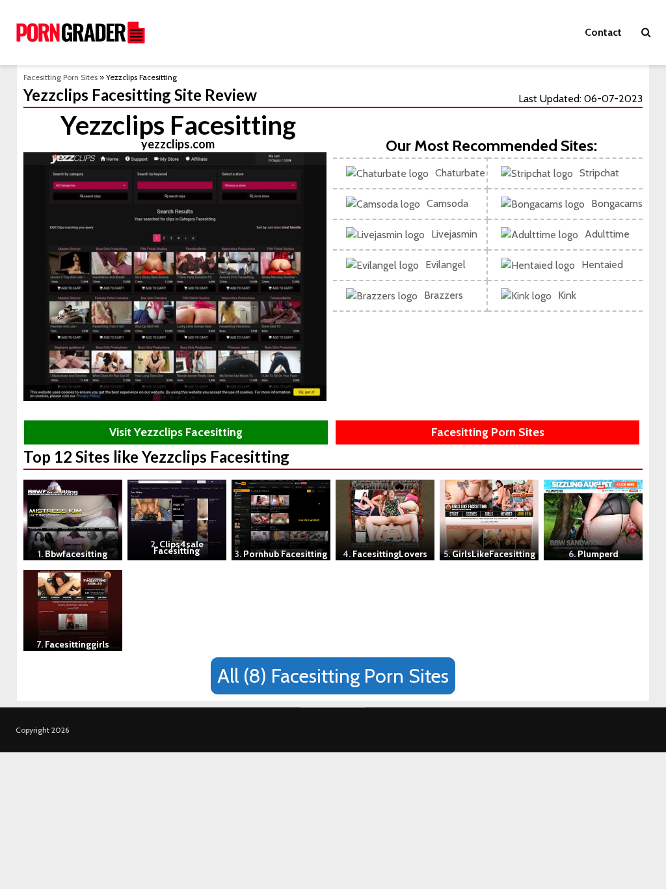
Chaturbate (460, 173)
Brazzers (443, 295)
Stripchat (599, 173)
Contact (603, 32)
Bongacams (617, 203)
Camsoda (447, 203)
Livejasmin (454, 234)
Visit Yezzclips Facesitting (176, 432)
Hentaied (602, 264)
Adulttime (607, 234)
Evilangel (445, 264)
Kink (567, 295)
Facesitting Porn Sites (60, 77)
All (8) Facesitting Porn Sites (333, 676)
